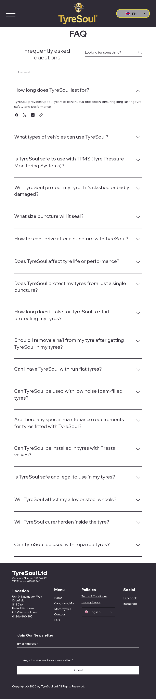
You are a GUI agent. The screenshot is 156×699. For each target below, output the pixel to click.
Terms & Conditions (94, 596)
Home (58, 598)
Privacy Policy (90, 602)
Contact (59, 614)
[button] (16, 115)
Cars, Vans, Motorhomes (65, 603)
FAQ (57, 620)
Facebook (130, 598)
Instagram (130, 603)
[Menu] (10, 14)
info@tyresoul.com (25, 612)
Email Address (27, 643)
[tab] (24, 72)
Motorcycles (62, 609)
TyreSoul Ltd (29, 572)
